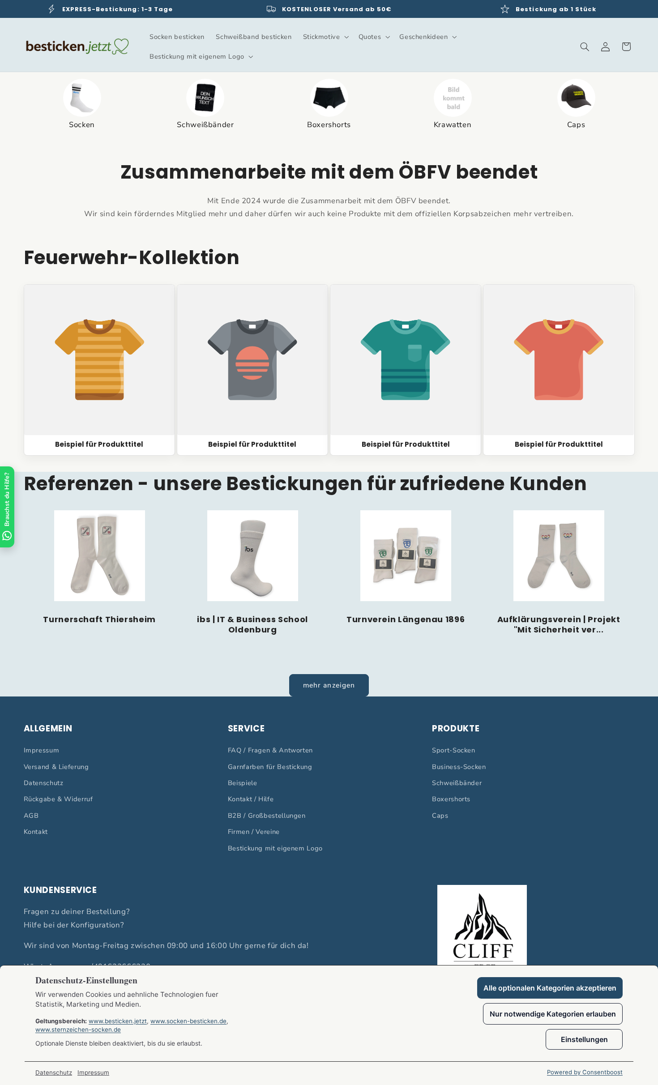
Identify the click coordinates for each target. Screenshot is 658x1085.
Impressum (42, 750)
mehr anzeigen (329, 685)
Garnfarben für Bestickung (270, 766)
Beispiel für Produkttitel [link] (99, 444)
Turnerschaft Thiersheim (99, 620)
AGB (31, 815)
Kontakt (36, 831)
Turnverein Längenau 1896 (405, 620)
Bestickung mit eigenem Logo (275, 848)
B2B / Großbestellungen (267, 815)
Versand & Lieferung (56, 766)
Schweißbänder (457, 782)
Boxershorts (451, 799)
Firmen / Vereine (254, 831)
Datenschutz (44, 782)
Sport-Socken (453, 750)
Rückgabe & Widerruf (58, 799)
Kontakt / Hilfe (250, 799)
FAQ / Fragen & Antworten (270, 750)
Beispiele (242, 782)
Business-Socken (459, 766)
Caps (440, 815)
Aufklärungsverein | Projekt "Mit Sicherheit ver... (558, 625)
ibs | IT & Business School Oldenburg (252, 625)
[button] (325, 37)
